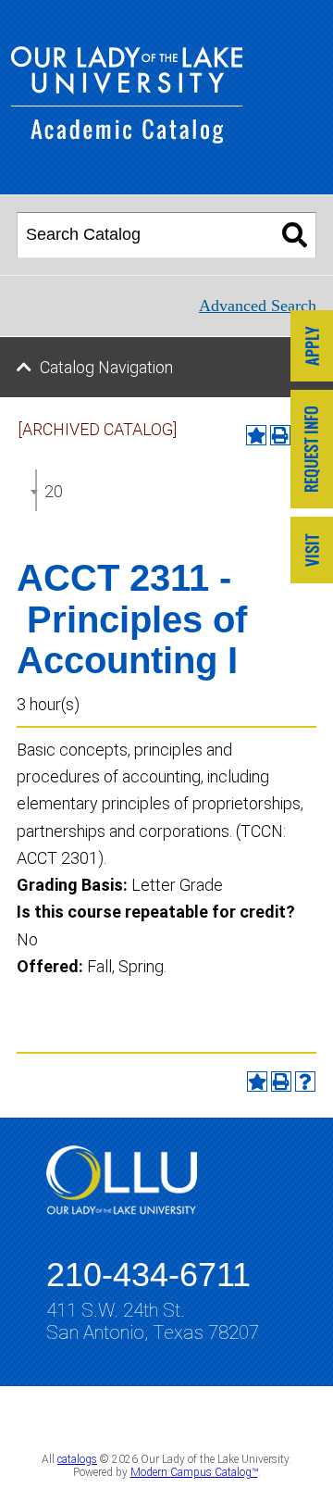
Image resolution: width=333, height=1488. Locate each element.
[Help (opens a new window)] (305, 1081)
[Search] (294, 235)
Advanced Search (257, 305)
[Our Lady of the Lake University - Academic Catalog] (126, 137)
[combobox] (36, 490)
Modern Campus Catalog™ (194, 1472)
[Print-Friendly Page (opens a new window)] (281, 1081)
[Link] (311, 347)
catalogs (77, 1459)
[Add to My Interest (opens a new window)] (256, 435)
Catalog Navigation (106, 367)
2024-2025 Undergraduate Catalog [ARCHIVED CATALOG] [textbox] (53, 491)
